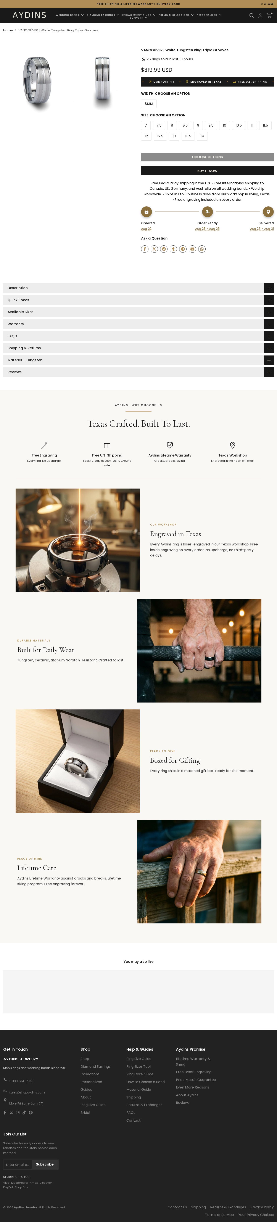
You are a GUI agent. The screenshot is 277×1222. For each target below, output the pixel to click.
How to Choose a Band (145, 1081)
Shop (85, 1058)
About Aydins (187, 1095)
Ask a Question (154, 238)
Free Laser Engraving (193, 1071)
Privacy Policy (262, 1207)
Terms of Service (219, 1214)
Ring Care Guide (139, 1074)
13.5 (188, 136)
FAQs (130, 1112)
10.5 (239, 125)
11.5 (265, 125)
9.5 (211, 125)
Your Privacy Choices (256, 1214)
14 (202, 136)
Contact (133, 1120)
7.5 (158, 125)
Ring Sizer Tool (138, 1066)
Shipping (133, 1097)
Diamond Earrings (96, 1066)
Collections (90, 1074)
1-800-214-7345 (21, 1081)
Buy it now (207, 170)
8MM (149, 103)
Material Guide (138, 1089)
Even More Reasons (192, 1087)
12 (146, 136)
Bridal (85, 1112)
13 (174, 136)
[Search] (252, 15)
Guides (86, 1089)
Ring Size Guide (93, 1104)
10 (224, 125)
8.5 (185, 125)
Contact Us (177, 1207)
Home (8, 30)
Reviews (183, 1102)
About (86, 1097)
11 (252, 125)
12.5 (160, 136)
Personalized (91, 1081)
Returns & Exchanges (144, 1104)
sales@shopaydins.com (27, 1092)
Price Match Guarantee (196, 1079)
